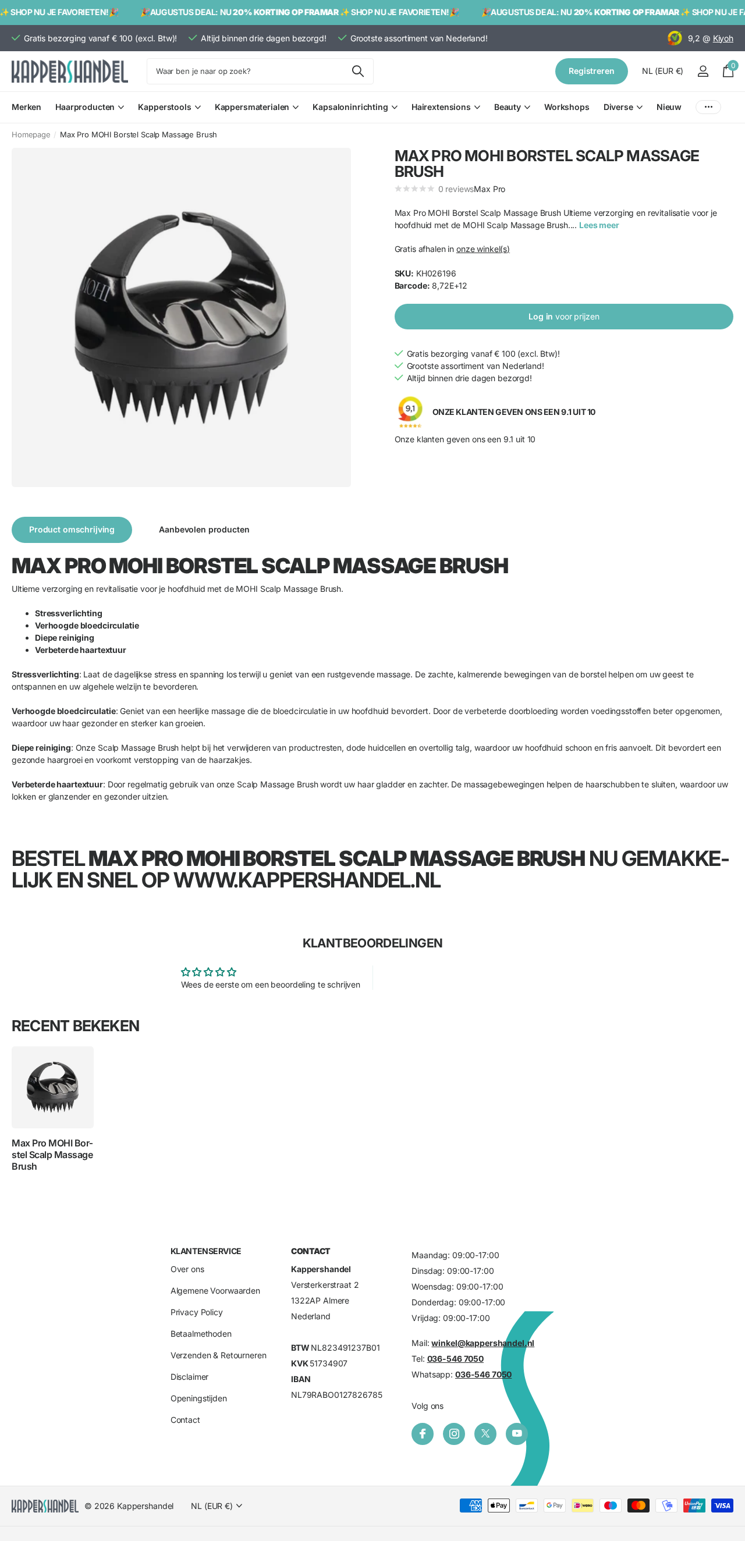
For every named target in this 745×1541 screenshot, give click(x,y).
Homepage (31, 134)
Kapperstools (164, 107)
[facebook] (422, 1434)
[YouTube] (517, 1434)
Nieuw (669, 107)
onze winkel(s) (483, 249)
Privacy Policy (197, 1312)
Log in (563, 316)
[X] (485, 1434)
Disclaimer (190, 1377)
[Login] (702, 71)
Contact (185, 1420)
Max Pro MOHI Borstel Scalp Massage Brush (52, 1155)
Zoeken (358, 71)
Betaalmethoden (201, 1333)
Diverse (618, 107)
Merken (26, 107)
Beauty (507, 107)
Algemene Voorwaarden (215, 1290)
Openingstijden (199, 1398)
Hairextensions (441, 107)
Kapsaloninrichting (350, 107)
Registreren (591, 71)
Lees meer (599, 225)
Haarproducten (85, 107)
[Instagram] (454, 1434)
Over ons (187, 1269)
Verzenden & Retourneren (219, 1355)
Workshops (567, 107)
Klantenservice (206, 1251)
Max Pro (489, 189)
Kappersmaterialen (252, 107)
